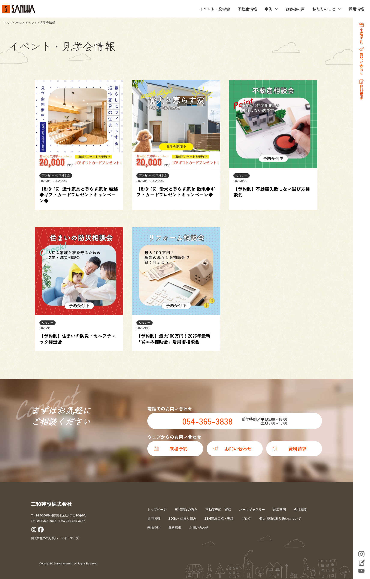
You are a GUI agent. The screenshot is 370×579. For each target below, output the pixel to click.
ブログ (246, 518)
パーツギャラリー (252, 509)
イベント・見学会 (214, 9)
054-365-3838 (207, 421)
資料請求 (174, 527)
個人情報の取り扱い (44, 538)
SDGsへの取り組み (182, 518)
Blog (361, 563)
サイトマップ (70, 538)
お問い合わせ (199, 527)
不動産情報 (247, 9)
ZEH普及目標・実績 (218, 518)
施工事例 (279, 509)
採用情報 (356, 9)
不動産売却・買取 (218, 509)
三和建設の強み (186, 509)
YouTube (361, 571)
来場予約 (153, 527)
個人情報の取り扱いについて (280, 518)
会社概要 (300, 509)
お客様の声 (295, 9)
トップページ (13, 22)
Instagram (361, 554)
